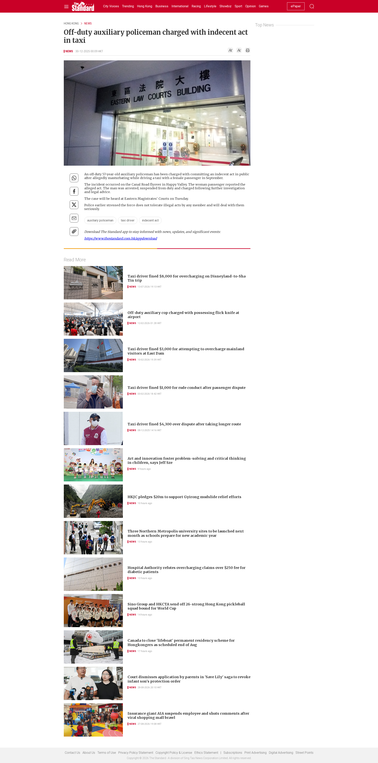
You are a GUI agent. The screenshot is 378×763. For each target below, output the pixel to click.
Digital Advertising (281, 753)
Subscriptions (232, 753)
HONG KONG (71, 23)
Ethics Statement (206, 753)
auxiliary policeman (100, 220)
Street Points (304, 753)
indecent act (150, 220)
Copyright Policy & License (174, 753)
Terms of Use (106, 753)
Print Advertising (256, 753)
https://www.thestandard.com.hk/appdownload (120, 238)
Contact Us (72, 753)
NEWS (88, 23)
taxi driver (127, 220)
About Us (88, 753)
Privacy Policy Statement (135, 753)
